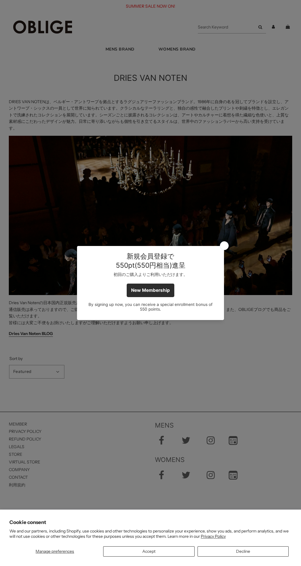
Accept (148, 551)
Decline (243, 551)
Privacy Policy (213, 536)
